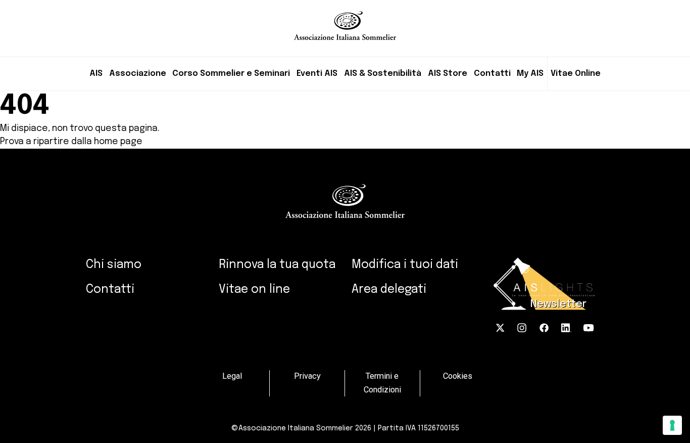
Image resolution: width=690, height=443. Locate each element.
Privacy (307, 376)
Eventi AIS (317, 73)
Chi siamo (113, 265)
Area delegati (389, 289)
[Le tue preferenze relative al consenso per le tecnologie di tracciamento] (672, 425)
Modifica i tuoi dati (405, 265)
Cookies (457, 376)
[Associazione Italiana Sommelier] (345, 20)
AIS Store (447, 73)
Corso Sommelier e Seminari (231, 73)
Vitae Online (576, 73)
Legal (232, 376)
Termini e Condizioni (382, 383)
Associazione (137, 73)
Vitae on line (254, 289)
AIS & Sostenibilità (382, 73)
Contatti (492, 73)
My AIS (530, 73)
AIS (96, 73)
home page (118, 141)
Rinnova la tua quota (277, 265)
